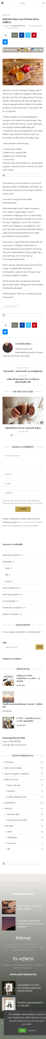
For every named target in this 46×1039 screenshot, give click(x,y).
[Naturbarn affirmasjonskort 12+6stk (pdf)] (8, 1004)
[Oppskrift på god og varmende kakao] (23, 410)
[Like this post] (16, 35)
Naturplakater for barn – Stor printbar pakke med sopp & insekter (29, 988)
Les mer (31, 1030)
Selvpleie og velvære (25, 820)
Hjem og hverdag (23, 768)
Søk (5, 642)
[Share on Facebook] (21, 35)
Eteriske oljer (25, 814)
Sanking (25, 791)
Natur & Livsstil (23, 779)
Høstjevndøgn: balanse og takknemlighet (29, 907)
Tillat (22, 1030)
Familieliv (23, 762)
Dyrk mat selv (25, 785)
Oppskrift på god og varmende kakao (23, 427)
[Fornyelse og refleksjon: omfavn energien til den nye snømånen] (8, 923)
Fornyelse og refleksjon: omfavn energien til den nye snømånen (30, 923)
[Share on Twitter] (27, 35)
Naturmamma (18, 26)
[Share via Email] (5, 41)
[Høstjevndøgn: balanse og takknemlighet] (8, 907)
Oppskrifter (23, 802)
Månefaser (25, 837)
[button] (5, 416)
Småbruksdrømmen (25, 797)
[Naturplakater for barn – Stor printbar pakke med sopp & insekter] (8, 988)
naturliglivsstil (11, 306)
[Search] (43, 3)
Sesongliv (23, 826)
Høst (25, 831)
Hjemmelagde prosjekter (23, 773)
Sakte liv (23, 808)
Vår (25, 849)
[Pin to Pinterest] (34, 35)
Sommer (25, 843)
